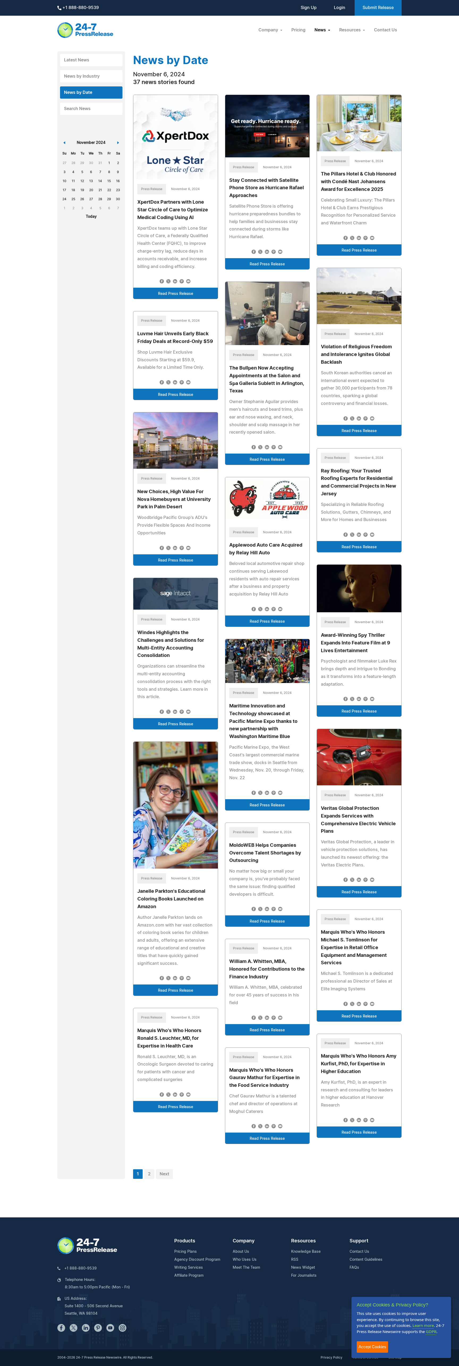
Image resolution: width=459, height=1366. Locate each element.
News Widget (303, 1267)
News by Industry (82, 76)
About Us (241, 1252)
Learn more (423, 1325)
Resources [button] (350, 30)
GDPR (431, 1331)
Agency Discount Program (197, 1260)
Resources (303, 1241)
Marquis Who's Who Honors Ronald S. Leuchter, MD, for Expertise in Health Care (169, 1038)
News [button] (320, 30)
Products (184, 1241)
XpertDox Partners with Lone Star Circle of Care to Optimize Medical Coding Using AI (172, 210)
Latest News (76, 60)
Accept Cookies (372, 1346)
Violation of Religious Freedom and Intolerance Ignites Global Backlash (356, 355)
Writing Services (188, 1267)
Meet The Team (246, 1267)
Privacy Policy (331, 1357)
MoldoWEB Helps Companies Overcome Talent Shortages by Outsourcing (265, 853)
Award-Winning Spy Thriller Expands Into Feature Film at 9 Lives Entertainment (355, 643)
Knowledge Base (306, 1252)
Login (339, 8)
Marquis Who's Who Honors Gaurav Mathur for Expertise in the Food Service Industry (264, 1078)
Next (164, 1174)
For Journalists (304, 1275)
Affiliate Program (188, 1275)
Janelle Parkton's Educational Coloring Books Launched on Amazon (171, 899)
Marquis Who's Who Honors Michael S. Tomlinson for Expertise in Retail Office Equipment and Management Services (354, 947)
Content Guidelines (366, 1260)
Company (243, 1241)
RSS (294, 1260)
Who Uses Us (245, 1260)
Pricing (298, 30)
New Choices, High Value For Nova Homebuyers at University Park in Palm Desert (174, 499)
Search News (77, 109)
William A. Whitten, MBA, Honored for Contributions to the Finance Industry (267, 969)
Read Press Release (175, 294)
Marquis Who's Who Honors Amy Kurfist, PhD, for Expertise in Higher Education (359, 1064)
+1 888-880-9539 (80, 8)
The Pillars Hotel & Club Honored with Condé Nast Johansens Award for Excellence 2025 (358, 182)
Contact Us (385, 30)
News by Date (78, 92)
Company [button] (268, 30)
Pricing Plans (185, 1252)
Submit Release (378, 8)
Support (359, 1241)
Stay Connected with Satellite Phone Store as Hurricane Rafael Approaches (266, 188)
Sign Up (309, 8)
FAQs (354, 1267)
